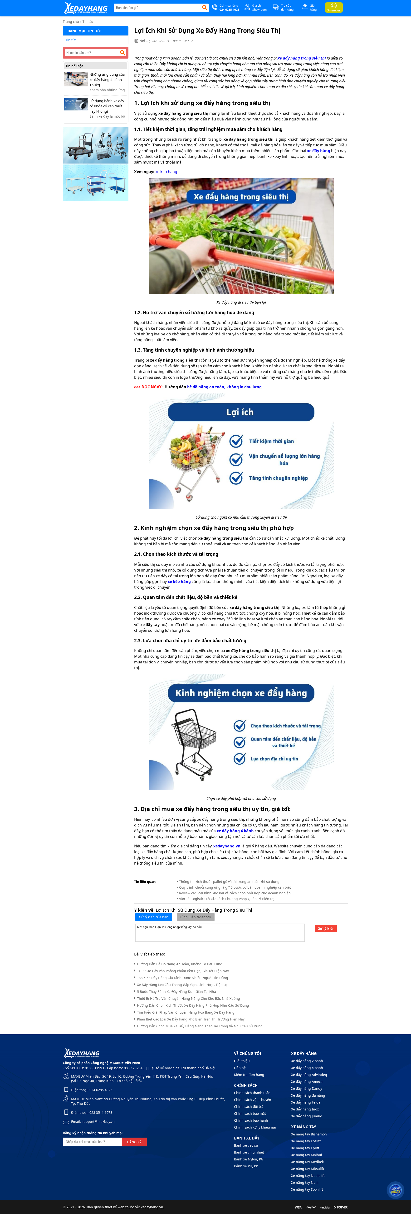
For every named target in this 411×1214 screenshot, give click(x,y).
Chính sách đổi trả (248, 1106)
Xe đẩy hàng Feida (305, 1102)
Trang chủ (71, 21)
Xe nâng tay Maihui (306, 1155)
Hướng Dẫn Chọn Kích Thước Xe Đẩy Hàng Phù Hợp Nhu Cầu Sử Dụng (193, 1005)
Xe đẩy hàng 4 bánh (307, 1067)
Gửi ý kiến (326, 928)
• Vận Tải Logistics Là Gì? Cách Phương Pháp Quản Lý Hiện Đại (226, 898)
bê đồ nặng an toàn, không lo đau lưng (224, 386)
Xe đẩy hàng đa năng (308, 1095)
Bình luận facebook (195, 917)
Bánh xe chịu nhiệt (249, 1152)
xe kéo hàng (179, 581)
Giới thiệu (242, 1061)
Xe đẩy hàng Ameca (307, 1081)
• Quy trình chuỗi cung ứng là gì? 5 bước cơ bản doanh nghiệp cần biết (234, 887)
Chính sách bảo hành (251, 1120)
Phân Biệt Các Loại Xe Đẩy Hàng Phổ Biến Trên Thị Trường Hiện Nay (191, 1019)
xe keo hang (166, 171)
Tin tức (88, 21)
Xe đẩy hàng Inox (305, 1109)
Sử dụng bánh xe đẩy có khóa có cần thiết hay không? (106, 106)
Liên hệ (240, 1067)
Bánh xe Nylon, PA (248, 1159)
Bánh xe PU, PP (246, 1166)
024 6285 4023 (100, 1090)
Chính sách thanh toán (252, 1092)
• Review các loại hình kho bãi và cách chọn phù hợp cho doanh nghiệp (234, 893)
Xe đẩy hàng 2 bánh (307, 1061)
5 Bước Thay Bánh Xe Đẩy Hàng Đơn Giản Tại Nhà (176, 991)
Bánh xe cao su (246, 1145)
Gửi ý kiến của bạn (153, 917)
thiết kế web (114, 1207)
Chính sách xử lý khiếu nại (255, 1127)
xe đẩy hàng (318, 150)
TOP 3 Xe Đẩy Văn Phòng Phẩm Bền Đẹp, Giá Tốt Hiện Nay (183, 971)
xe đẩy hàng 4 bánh (235, 830)
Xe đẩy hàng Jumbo (306, 1116)
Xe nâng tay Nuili (304, 1182)
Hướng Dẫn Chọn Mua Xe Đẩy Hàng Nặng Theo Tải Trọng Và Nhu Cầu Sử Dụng (200, 1026)
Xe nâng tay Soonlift (307, 1189)
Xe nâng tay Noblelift (308, 1175)
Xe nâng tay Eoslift (306, 1141)
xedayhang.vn (226, 846)
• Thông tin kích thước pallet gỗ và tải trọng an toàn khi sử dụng (228, 881)
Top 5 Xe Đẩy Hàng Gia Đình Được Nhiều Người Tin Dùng (182, 977)
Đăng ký (134, 1142)
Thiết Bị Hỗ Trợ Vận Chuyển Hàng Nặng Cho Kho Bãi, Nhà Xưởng (188, 998)
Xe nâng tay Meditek (307, 1161)
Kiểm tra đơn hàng (249, 1074)
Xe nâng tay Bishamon (309, 1134)
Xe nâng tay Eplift (305, 1148)
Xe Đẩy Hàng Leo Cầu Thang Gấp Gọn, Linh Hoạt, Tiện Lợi (182, 984)
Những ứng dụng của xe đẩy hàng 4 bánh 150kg (107, 79)
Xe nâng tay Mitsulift (307, 1168)
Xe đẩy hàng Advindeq (309, 1074)
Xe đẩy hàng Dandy (306, 1088)
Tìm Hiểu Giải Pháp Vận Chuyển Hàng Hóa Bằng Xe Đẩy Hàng (186, 1012)
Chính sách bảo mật (250, 1113)
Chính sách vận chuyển (252, 1099)
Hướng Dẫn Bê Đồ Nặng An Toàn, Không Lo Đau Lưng (179, 964)
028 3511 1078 (100, 1112)
